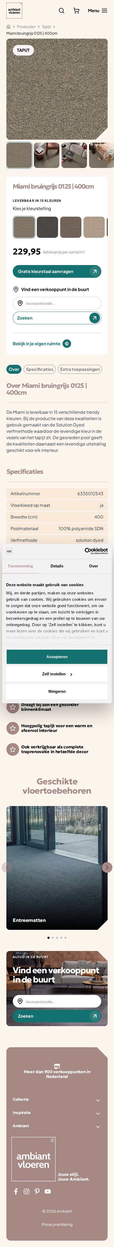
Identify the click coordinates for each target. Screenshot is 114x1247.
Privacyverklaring (57, 1224)
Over (14, 369)
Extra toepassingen (80, 369)
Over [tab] (93, 565)
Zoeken (24, 318)
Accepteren (57, 656)
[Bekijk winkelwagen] (76, 10)
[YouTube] (48, 1191)
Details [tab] (57, 565)
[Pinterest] (37, 1191)
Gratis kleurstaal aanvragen (45, 271)
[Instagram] (26, 1191)
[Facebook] (16, 1191)
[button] (48, 938)
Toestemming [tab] (20, 565)
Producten (26, 26)
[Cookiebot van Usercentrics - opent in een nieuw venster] (85, 551)
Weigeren (57, 691)
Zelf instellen (54, 674)
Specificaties (39, 369)
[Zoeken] (61, 10)
